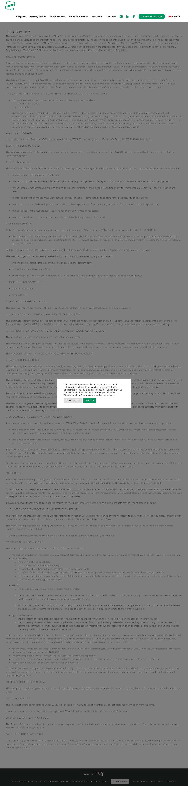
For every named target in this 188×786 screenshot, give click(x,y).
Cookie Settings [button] (73, 400)
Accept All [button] (89, 400)
